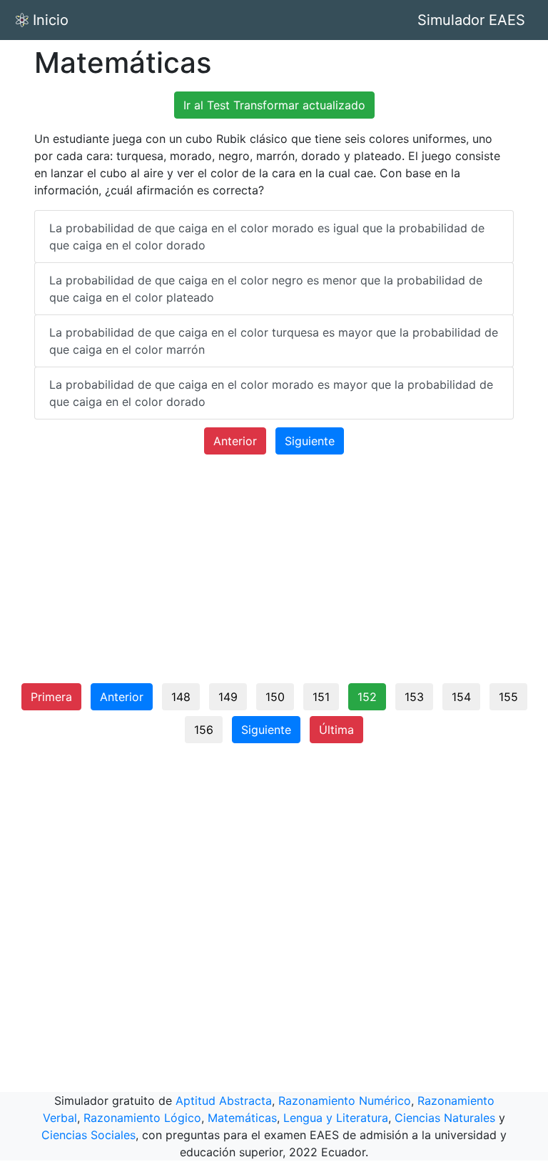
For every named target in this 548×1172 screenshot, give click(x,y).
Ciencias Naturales (445, 1118)
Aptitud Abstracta (224, 1100)
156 (203, 729)
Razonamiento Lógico (142, 1118)
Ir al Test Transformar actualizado (274, 105)
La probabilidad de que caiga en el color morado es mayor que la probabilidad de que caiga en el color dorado (271, 393)
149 (228, 697)
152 (367, 697)
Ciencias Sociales (88, 1135)
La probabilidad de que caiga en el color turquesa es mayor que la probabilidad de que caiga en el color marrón (273, 341)
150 (275, 697)
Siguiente (310, 441)
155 (508, 697)
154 (461, 697)
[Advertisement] (274, 575)
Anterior (235, 441)
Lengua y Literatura (335, 1118)
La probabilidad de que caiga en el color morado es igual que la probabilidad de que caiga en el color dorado (266, 236)
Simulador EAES (471, 20)
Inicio (50, 20)
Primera (51, 697)
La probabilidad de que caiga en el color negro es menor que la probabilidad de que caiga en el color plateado (265, 288)
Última (336, 729)
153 (414, 697)
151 (321, 697)
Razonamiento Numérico (344, 1100)
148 (181, 697)
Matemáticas (242, 1118)
